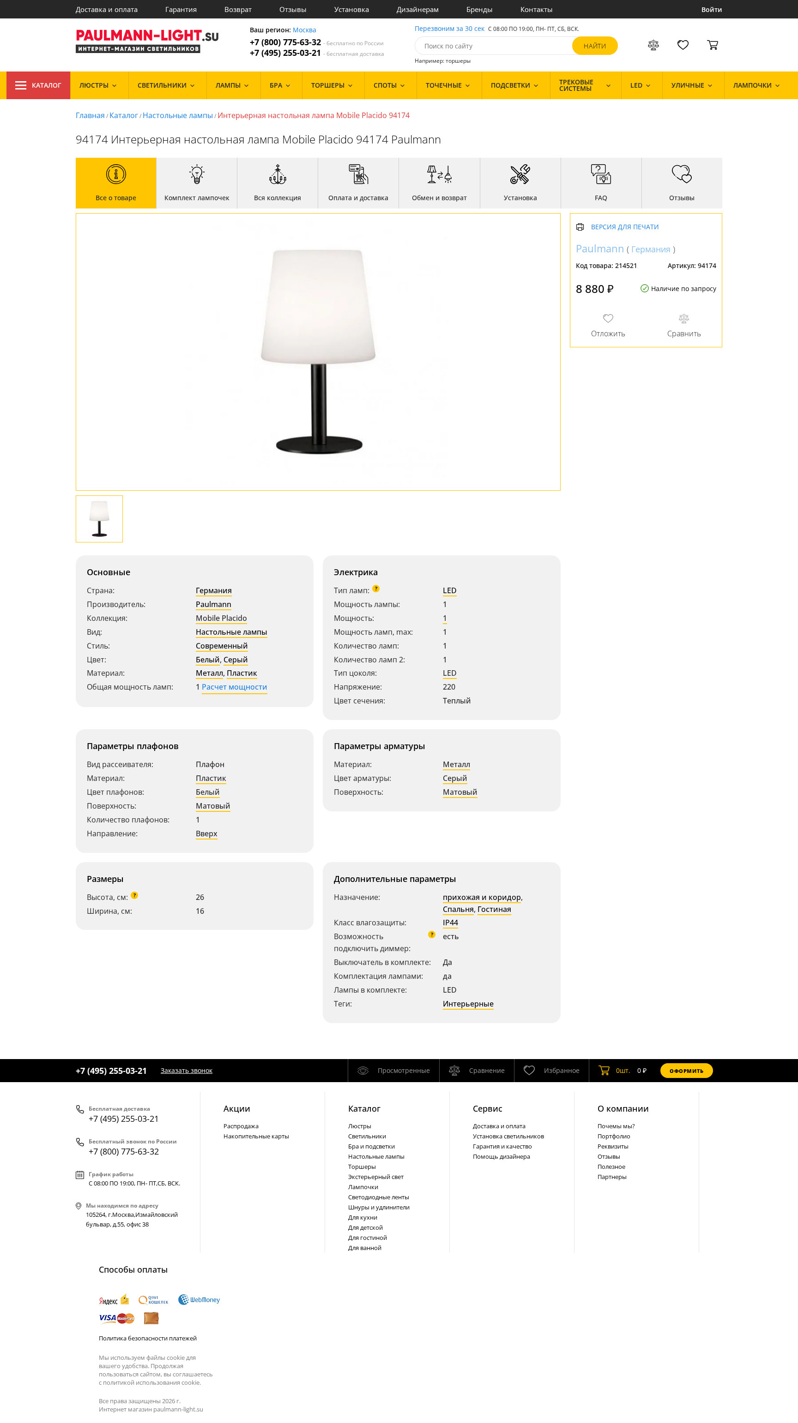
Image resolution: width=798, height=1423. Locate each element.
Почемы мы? (616, 1126)
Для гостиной (367, 1237)
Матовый (213, 806)
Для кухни (362, 1217)
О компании (623, 1108)
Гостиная (494, 909)
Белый (208, 660)
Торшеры (362, 1166)
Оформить (687, 1070)
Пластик (242, 673)
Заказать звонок (186, 1070)
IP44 (450, 922)
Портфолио (614, 1136)
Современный (222, 646)
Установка (351, 9)
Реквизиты (613, 1146)
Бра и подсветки (371, 1146)
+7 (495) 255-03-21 (317, 53)
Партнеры (612, 1177)
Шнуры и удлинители (379, 1207)
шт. (623, 1070)
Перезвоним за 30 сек (449, 29)
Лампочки (363, 1187)
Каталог (46, 85)
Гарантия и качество (502, 1146)
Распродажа (241, 1126)
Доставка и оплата (107, 9)
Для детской (365, 1227)
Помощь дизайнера (501, 1156)
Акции (237, 1108)
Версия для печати (625, 227)
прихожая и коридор (482, 897)
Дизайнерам (418, 9)
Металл (209, 673)
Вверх (207, 833)
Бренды (479, 9)
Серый (236, 660)
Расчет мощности (234, 687)
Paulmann (213, 604)
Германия (214, 590)
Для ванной (364, 1248)
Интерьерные (468, 1004)
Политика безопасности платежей (148, 1338)
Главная (90, 115)
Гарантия (181, 9)
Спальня (458, 909)
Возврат (238, 9)
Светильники (367, 1136)
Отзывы (293, 9)
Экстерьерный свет (376, 1177)
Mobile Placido (221, 618)
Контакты (536, 9)
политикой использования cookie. (152, 1382)
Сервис (487, 1108)
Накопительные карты (256, 1136)
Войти (711, 9)
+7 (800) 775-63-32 (317, 42)
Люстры (359, 1126)
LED (450, 590)
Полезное (611, 1166)
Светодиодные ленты (378, 1197)
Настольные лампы (178, 115)
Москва (304, 30)
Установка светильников (508, 1136)
